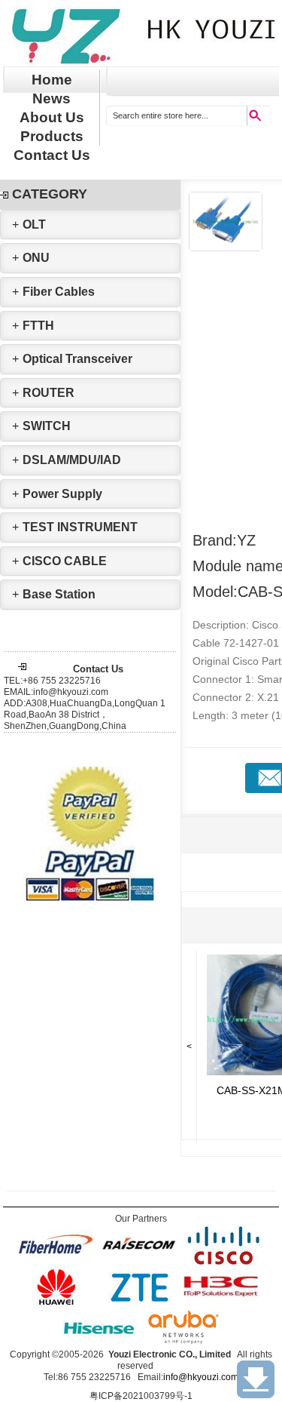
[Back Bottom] (255, 1379)
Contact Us (52, 155)
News (51, 98)
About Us (52, 117)
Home (52, 80)
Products (51, 136)
